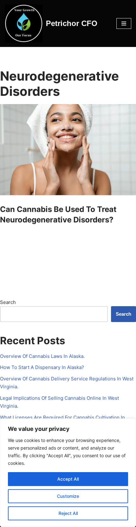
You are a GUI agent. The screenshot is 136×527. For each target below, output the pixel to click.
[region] (68, 472)
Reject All (68, 513)
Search (8, 302)
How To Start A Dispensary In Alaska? (42, 367)
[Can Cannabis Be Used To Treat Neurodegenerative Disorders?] (68, 149)
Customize (68, 496)
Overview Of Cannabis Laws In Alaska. (42, 356)
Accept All (68, 479)
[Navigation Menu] (123, 23)
